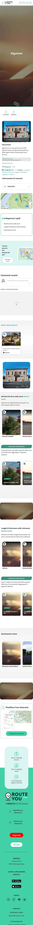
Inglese (17, 172)
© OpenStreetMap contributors (25, 208)
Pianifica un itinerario (18, 811)
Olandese (24, 172)
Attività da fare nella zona (12, 224)
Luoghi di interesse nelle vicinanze (15, 227)
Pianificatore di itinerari (16, 734)
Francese (11, 172)
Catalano (27, 170)
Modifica (13, 115)
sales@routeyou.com (17, 916)
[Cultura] (11, 554)
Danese (4, 172)
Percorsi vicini (7, 260)
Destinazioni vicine (10, 230)
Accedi (16, 844)
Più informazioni (7, 163)
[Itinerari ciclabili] (11, 422)
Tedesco (12, 174)
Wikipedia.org (9, 158)
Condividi (6, 115)
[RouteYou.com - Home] (8, 2)
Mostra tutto (6, 531)
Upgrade (16, 835)
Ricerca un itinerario (18, 822)
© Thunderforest (15, 208)
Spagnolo (5, 174)
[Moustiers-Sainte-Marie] (11, 653)
